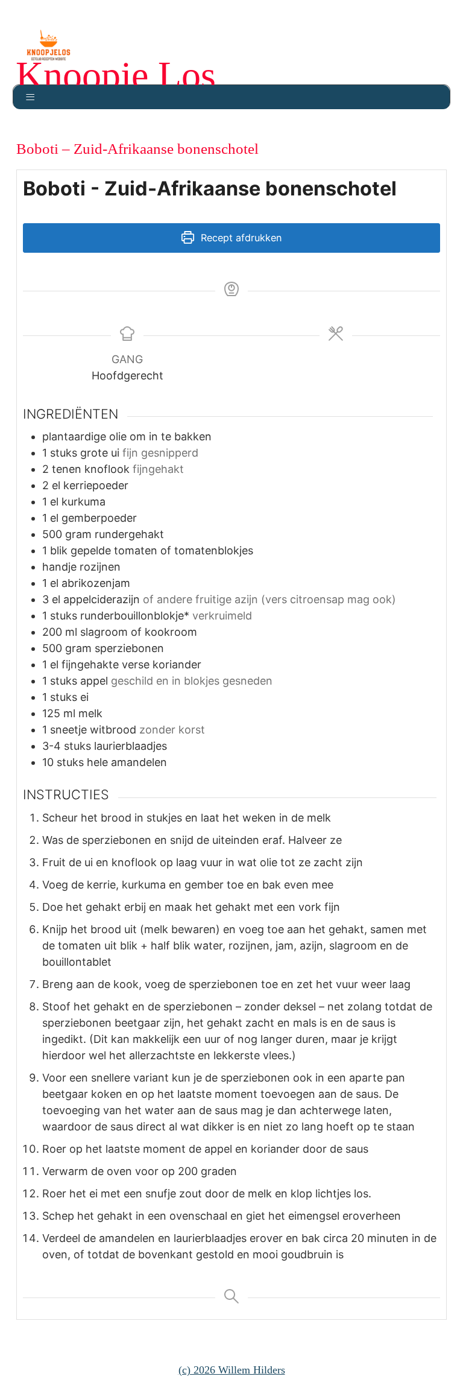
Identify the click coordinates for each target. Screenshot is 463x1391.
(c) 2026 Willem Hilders (231, 1370)
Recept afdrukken (240, 238)
